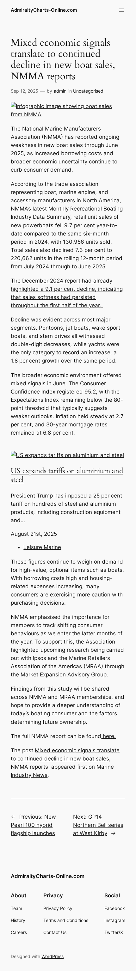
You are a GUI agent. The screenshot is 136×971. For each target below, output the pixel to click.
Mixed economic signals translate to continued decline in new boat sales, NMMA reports (65, 758)
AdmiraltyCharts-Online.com (44, 10)
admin (60, 91)
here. (108, 736)
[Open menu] (121, 10)
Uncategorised (88, 91)
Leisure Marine (42, 547)
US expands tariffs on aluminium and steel (67, 475)
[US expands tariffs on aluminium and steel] (67, 455)
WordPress (52, 956)
